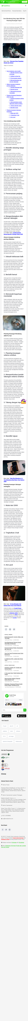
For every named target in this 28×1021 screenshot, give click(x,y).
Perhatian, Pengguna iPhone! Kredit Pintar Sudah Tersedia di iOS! (13, 697)
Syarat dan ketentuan (18, 852)
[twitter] (14, 643)
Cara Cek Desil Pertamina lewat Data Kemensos (14, 666)
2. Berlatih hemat (13, 91)
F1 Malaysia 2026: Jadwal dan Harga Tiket (12, 672)
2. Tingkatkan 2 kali (14, 116)
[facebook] (6, 643)
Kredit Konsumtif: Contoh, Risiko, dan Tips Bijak (14, 650)
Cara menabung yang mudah (14, 72)
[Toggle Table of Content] (5, 70)
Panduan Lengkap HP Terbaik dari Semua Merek (13, 681)
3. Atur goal (12, 118)
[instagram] (10, 643)
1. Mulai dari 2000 (14, 114)
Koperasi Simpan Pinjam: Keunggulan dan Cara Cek (11, 661)
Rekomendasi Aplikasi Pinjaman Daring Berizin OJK (13, 691)
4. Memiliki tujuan (14, 109)
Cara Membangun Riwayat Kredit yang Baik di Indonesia (13, 655)
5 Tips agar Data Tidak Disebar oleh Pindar (14, 686)
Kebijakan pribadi (5, 853)
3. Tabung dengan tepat (15, 107)
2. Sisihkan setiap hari (15, 78)
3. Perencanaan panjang (15, 79)
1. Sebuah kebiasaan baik (16, 89)
